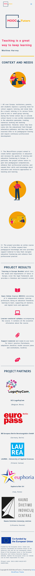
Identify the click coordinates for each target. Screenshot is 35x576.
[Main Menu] (31, 4)
